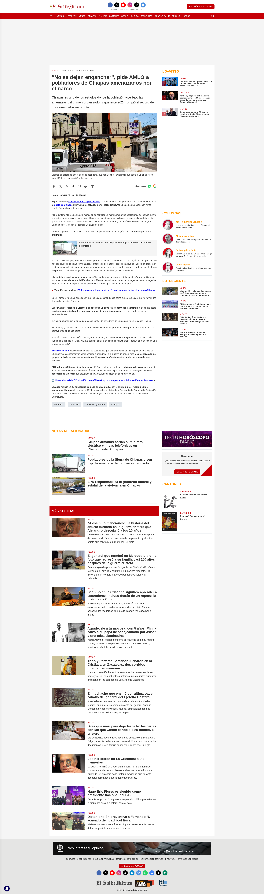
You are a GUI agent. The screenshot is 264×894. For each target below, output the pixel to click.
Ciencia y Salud (162, 16)
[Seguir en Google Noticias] (154, 186)
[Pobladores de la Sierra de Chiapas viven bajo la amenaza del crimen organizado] (68, 463)
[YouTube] (123, 4)
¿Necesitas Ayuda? (132, 866)
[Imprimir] (92, 186)
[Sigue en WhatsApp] (150, 186)
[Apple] (158, 872)
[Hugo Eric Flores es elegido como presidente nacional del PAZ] (68, 797)
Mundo (82, 16)
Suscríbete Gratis (187, 472)
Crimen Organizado (95, 404)
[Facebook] (110, 4)
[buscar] (213, 16)
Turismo (176, 16)
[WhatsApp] (67, 186)
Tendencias (146, 16)
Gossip (124, 16)
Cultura (134, 16)
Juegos (186, 16)
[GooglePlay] (165, 872)
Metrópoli (71, 16)
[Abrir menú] (51, 16)
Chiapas (115, 404)
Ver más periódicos (200, 6)
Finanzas (92, 16)
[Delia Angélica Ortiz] (167, 253)
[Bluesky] (143, 4)
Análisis (103, 16)
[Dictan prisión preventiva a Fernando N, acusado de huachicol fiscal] (68, 823)
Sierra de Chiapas (63, 205)
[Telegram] (73, 186)
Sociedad (58, 404)
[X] (116, 4)
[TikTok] (136, 4)
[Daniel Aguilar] (167, 267)
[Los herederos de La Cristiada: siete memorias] (68, 768)
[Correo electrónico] (79, 186)
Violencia (74, 404)
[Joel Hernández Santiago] (167, 224)
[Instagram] (129, 4)
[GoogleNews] (151, 872)
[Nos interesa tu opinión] (132, 848)
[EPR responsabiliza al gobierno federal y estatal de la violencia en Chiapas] (68, 486)
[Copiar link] (86, 186)
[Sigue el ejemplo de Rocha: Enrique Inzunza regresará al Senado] (170, 333)
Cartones (114, 16)
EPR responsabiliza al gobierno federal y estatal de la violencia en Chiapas (116, 290)
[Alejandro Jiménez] (167, 238)
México (60, 16)
